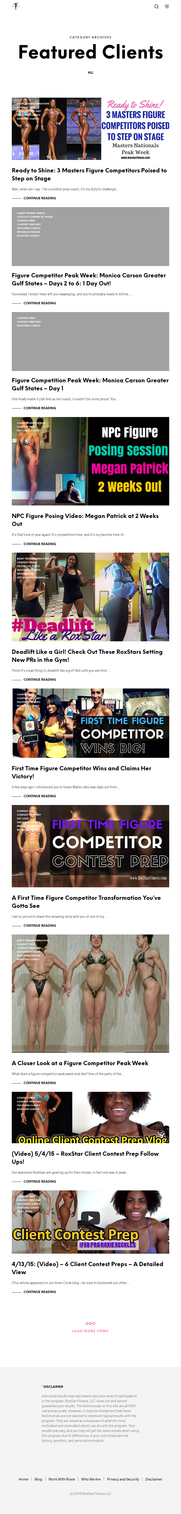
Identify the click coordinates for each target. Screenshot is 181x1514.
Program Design (28, 232)
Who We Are (91, 1479)
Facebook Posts (28, 566)
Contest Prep (26, 107)
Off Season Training (31, 577)
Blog (38, 1479)
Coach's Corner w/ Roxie (35, 217)
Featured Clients (28, 115)
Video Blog (24, 1211)
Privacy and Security (123, 1479)
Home (23, 1479)
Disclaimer (153, 1479)
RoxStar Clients (28, 119)
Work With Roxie (62, 1479)
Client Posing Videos (31, 213)
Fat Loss (23, 818)
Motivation (25, 574)
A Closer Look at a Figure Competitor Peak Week (80, 1064)
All (90, 72)
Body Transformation (33, 104)
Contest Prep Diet (29, 111)
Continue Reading (40, 198)
